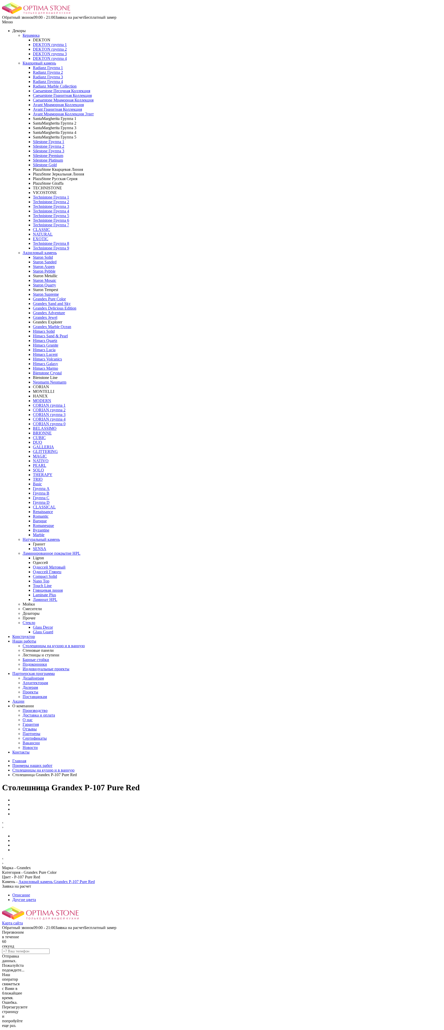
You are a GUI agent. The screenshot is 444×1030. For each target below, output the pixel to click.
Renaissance (43, 511)
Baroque (40, 521)
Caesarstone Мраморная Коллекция (63, 100)
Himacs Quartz (45, 340)
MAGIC (40, 456)
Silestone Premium (48, 155)
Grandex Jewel (45, 317)
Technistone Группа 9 (51, 248)
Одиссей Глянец (47, 572)
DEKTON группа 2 (50, 49)
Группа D (41, 502)
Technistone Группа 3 (51, 206)
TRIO (38, 479)
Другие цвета (24, 899)
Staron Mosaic (44, 280)
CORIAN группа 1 (49, 405)
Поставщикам (35, 696)
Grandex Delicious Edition (54, 308)
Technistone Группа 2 (51, 202)
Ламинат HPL (45, 599)
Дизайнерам (33, 678)
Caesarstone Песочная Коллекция (61, 91)
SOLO (38, 470)
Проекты (30, 692)
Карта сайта (12, 923)
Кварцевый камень (39, 63)
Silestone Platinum (48, 160)
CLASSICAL (44, 507)
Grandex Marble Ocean (52, 326)
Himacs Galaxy (45, 363)
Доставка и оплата (39, 715)
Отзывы (30, 729)
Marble (38, 535)
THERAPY (42, 474)
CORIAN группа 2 (49, 410)
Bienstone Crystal (47, 373)
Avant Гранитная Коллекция (57, 109)
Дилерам (30, 687)
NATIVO (41, 461)
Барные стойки (36, 659)
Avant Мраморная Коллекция (58, 105)
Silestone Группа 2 (48, 146)
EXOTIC (40, 239)
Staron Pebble (44, 271)
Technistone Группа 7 (51, 225)
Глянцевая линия (48, 590)
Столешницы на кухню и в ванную (54, 646)
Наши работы (24, 641)
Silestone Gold (45, 165)
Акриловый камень (40, 252)
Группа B (41, 493)
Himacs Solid (44, 331)
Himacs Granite (45, 345)
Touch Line (42, 585)
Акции (18, 701)
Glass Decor (43, 627)
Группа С (41, 498)
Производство (35, 710)
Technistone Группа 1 (51, 197)
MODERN (42, 400)
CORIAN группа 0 (49, 424)
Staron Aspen (44, 266)
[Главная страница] (36, 13)
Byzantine (41, 530)
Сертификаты (35, 738)
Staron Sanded (45, 262)
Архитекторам (35, 683)
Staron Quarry (44, 285)
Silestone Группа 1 (48, 142)
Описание (21, 895)
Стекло (29, 622)
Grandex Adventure (49, 313)
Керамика (31, 35)
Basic (37, 484)
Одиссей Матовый (49, 567)
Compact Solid (45, 576)
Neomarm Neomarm (49, 382)
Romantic (41, 516)
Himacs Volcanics (47, 359)
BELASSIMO (45, 428)
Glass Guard (43, 632)
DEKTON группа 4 (50, 58)
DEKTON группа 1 (50, 44)
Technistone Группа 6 (51, 220)
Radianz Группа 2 (48, 72)
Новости (30, 747)
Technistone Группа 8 (51, 243)
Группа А (41, 488)
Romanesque (43, 525)
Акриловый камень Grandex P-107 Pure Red (56, 881)
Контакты (21, 752)
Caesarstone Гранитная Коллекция (62, 95)
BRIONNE (42, 433)
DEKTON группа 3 (50, 54)
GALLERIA (43, 447)
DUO (37, 442)
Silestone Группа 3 (48, 151)
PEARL (39, 465)
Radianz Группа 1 (48, 68)
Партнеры (31, 733)
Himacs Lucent (45, 354)
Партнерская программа (33, 673)
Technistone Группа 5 (51, 216)
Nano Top (41, 581)
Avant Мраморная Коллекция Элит (63, 114)
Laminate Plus (44, 595)
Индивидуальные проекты (46, 669)
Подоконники (35, 664)
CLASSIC (41, 229)
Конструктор (23, 636)
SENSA (39, 548)
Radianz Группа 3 (48, 77)
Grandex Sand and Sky (52, 303)
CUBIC (39, 437)
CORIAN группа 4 (49, 419)
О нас (28, 720)
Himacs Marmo (45, 368)
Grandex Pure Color (49, 299)
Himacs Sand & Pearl (50, 336)
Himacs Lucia (44, 350)
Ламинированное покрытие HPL (51, 553)
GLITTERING (45, 451)
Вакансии (31, 743)
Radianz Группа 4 (48, 81)
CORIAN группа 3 (49, 414)
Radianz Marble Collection (55, 86)
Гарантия (31, 724)
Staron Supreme (46, 294)
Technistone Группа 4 (51, 211)
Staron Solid (43, 257)
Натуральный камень (41, 539)
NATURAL (43, 234)
